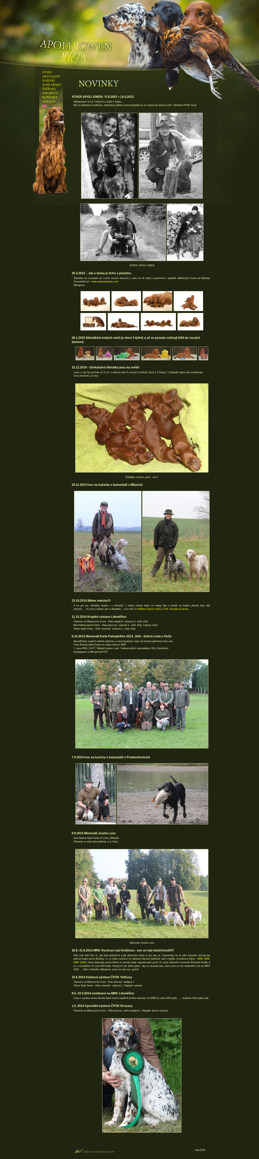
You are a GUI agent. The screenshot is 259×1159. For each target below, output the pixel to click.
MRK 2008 (203, 958)
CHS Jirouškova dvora (175, 609)
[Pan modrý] (185, 359)
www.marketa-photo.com (105, 281)
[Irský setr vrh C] (95, 310)
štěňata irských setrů (149, 609)
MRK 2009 (79, 962)
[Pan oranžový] (126, 359)
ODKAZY (49, 101)
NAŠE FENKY (52, 84)
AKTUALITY (51, 76)
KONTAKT (49, 97)
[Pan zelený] (156, 359)
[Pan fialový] (104, 359)
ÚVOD (46, 72)
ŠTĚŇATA (49, 89)
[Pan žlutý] (203, 359)
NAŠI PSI (48, 80)
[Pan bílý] (85, 359)
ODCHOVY (50, 93)
